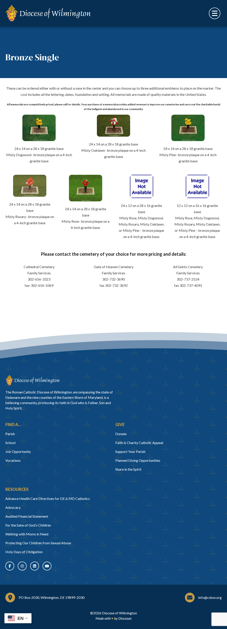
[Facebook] (9, 566)
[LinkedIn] (34, 566)
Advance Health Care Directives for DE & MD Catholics (47, 498)
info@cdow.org (210, 597)
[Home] (32, 380)
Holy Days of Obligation (24, 552)
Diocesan (124, 618)
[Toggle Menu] (214, 13)
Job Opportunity (18, 451)
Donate (121, 434)
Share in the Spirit (128, 469)
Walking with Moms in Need (26, 534)
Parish (10, 434)
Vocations (13, 460)
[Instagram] (22, 566)
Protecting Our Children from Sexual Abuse (38, 543)
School (10, 442)
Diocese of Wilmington (119, 613)
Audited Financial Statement (26, 516)
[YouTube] (47, 566)
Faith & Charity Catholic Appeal (139, 442)
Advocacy (13, 507)
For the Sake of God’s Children (28, 525)
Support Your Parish (130, 451)
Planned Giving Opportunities (137, 460)
